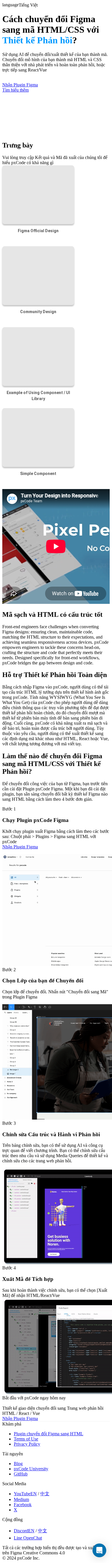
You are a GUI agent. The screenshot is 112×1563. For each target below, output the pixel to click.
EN (33, 1493)
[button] (99, 1550)
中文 (44, 1493)
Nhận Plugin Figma (20, 846)
